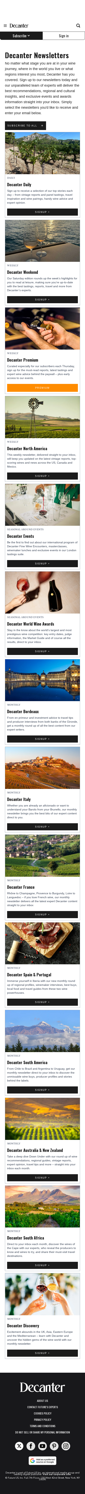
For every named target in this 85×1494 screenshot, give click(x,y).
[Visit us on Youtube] (42, 1446)
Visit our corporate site (57, 1474)
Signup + (42, 212)
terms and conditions (42, 1426)
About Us (42, 1401)
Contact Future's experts (42, 1407)
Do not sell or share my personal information (42, 1432)
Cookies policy (42, 1413)
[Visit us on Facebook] (30, 1446)
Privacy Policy (42, 1419)
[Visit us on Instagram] (65, 1446)
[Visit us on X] (19, 1446)
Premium (42, 387)
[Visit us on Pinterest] (54, 1446)
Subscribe (20, 35)
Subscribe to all (25, 126)
